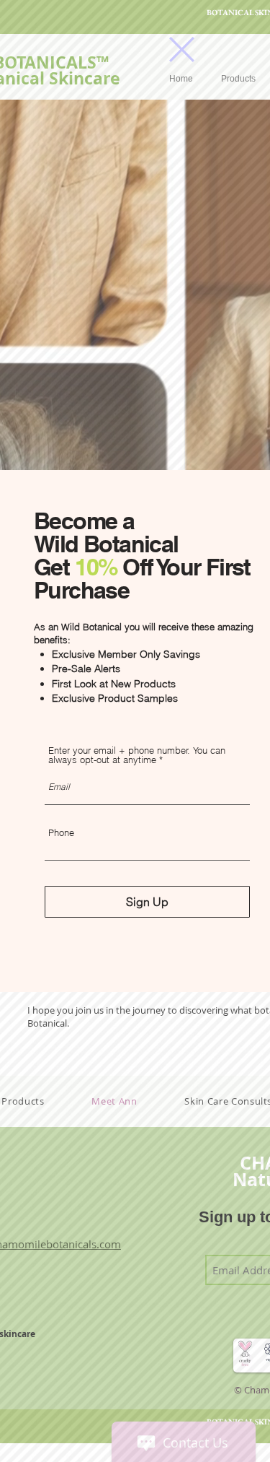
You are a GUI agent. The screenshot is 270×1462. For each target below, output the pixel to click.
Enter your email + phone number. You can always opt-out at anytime (136, 755)
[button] (181, 49)
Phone (61, 832)
